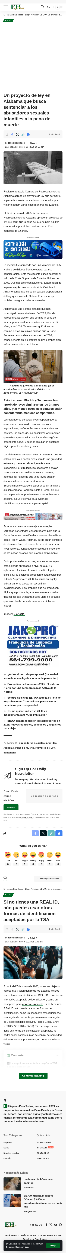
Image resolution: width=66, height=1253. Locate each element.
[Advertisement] (33, 57)
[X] (51, 1224)
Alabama (9, 747)
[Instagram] (60, 1224)
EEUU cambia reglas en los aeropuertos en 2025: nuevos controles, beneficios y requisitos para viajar (32, 724)
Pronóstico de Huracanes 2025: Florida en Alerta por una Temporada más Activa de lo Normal (31, 688)
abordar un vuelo (32, 1004)
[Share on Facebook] (12, 134)
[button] (53, 1245)
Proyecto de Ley (45, 747)
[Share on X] (17, 134)
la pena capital (12, 287)
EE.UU (8, 20)
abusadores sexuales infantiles (38, 742)
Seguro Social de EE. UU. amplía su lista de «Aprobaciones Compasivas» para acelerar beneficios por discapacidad (32, 701)
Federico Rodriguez (15, 143)
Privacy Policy (27, 817)
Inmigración (30, 1211)
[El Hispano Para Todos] (17, 7)
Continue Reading (33, 1075)
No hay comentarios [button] (49, 879)
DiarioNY (19, 613)
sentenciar (10, 752)
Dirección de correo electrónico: (11, 796)
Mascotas (29, 1187)
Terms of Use (22, 1247)
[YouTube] (55, 1224)
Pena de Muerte (24, 747)
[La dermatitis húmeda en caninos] (12, 1183)
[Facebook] (46, 1224)
